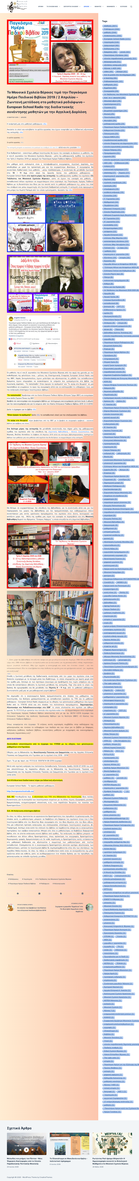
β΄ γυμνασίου (111, 835)
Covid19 (109, 582)
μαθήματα (109, 812)
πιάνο (120, 690)
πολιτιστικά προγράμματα (116, 280)
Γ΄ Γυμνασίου (111, 199)
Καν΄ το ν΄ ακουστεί (114, 98)
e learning (110, 78)
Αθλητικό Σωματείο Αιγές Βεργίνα (120, 215)
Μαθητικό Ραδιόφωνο (114, 486)
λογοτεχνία (110, 447)
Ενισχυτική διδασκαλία (115, 440)
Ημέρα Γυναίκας (112, 1112)
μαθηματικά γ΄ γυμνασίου (116, 697)
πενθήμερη (110, 781)
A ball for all (110, 646)
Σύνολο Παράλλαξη (114, 212)
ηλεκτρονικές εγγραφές (115, 555)
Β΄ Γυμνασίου (111, 218)
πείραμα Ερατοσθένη (114, 300)
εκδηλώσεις (110, 808)
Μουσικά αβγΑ (112, 101)
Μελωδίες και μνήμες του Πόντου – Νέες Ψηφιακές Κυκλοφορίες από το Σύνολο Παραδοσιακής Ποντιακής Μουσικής (24, 1161)
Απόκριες (109, 323)
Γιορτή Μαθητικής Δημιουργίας (118, 909)
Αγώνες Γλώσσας (113, 430)
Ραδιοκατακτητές (113, 81)
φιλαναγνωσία (111, 599)
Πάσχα (108, 277)
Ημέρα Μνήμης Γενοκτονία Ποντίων (120, 385)
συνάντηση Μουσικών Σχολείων (118, 460)
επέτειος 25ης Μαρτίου (115, 238)
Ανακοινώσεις (112, 36)
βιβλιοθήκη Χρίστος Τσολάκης (117, 333)
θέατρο (124, 470)
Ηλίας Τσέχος (111, 734)
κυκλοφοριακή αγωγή (114, 633)
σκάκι (108, 950)
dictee (108, 329)
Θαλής (124, 592)
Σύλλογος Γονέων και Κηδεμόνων (119, 271)
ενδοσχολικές (111, 424)
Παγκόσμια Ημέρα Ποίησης (116, 437)
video (108, 71)
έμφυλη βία (110, 470)
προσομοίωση (111, 444)
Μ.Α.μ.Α (108, 754)
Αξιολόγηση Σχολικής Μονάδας (118, 542)
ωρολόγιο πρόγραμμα (114, 852)
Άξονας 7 (109, 1011)
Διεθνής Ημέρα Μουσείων (116, 768)
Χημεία (108, 690)
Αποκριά (109, 721)
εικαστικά (109, 434)
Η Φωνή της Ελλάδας (114, 872)
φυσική (108, 538)
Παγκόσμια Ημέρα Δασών (116, 476)
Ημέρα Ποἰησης (112, 150)
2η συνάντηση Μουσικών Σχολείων (120, 680)
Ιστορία (125, 257)
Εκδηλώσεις (13, 879)
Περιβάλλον (111, 205)
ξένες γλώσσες (111, 815)
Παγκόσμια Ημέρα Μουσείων (117, 970)
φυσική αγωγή (111, 417)
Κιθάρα (108, 284)
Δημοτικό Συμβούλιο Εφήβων (117, 375)
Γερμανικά (110, 479)
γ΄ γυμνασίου (111, 775)
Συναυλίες (110, 195)
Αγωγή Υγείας (111, 297)
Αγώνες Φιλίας (111, 640)
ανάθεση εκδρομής (113, 192)
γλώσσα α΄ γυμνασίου (114, 694)
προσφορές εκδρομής (114, 977)
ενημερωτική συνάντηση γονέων (119, 1014)
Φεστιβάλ (110, 120)
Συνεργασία (111, 91)
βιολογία (109, 306)
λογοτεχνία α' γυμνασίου (115, 704)
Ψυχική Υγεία (111, 362)
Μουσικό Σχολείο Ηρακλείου (117, 997)
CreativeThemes (46, 1177)
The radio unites (112, 683)
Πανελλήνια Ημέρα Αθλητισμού (118, 320)
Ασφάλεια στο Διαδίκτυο (115, 496)
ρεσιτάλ (121, 778)
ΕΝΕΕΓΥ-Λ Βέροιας (113, 899)
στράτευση (110, 980)
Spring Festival (111, 606)
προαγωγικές (111, 758)
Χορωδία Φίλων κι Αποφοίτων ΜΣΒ (120, 264)
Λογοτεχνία (27, 879)
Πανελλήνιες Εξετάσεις (116, 55)
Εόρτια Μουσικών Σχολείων (117, 411)
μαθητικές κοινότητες (114, 1081)
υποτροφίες (110, 707)
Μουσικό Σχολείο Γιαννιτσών (117, 737)
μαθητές (110, 32)
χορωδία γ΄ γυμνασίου (114, 943)
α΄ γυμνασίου (111, 714)
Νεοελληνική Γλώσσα (114, 559)
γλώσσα (109, 923)
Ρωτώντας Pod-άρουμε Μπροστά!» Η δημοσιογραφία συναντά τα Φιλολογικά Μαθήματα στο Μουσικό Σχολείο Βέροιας (110, 1161)
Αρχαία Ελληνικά (113, 235)
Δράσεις (86, 6)
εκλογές (108, 1071)
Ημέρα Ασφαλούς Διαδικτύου (117, 822)
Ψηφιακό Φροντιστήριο (115, 650)
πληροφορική (111, 359)
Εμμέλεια (110, 88)
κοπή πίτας (110, 592)
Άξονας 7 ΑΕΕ (111, 1085)
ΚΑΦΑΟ (108, 1017)
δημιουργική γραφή (113, 483)
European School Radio (117, 39)
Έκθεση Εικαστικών (113, 653)
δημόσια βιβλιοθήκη (113, 727)
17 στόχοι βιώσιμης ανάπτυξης (118, 1102)
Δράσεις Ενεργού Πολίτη (115, 663)
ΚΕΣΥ (108, 876)
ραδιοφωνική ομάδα (114, 124)
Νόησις (108, 751)
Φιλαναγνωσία (59, 883)
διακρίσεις (110, 52)
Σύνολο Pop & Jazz (113, 274)
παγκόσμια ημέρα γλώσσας (117, 502)
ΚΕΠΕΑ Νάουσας (112, 1000)
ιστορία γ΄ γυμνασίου (114, 619)
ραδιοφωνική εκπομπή (115, 882)
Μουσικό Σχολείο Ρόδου (115, 798)
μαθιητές (109, 1105)
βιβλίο (121, 401)
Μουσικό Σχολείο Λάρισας (116, 717)
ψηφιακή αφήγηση (113, 1075)
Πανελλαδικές (111, 117)
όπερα (122, 323)
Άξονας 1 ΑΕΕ (112, 68)
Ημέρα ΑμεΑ (110, 973)
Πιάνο (119, 329)
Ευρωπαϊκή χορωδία (114, 368)
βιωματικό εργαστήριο (115, 111)
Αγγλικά (109, 179)
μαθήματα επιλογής (113, 862)
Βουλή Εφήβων (111, 771)
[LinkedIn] (82, 893)
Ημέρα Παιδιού (111, 609)
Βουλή (108, 457)
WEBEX (122, 582)
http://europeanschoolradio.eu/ (20, 791)
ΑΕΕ (108, 163)
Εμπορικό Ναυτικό (113, 987)
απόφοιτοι (110, 231)
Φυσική (109, 114)
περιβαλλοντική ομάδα (115, 140)
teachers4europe (112, 489)
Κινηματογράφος (113, 228)
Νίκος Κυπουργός (112, 839)
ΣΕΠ (122, 710)
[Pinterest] (61, 893)
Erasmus (109, 473)
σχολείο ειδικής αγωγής (115, 636)
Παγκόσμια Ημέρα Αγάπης (116, 896)
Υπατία (121, 936)
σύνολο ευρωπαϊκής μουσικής (118, 147)
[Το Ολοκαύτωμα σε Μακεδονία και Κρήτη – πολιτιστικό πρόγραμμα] (69, 1144)
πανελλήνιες (110, 953)
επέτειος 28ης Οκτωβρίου (116, 244)
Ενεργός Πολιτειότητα (114, 506)
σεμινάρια (109, 515)
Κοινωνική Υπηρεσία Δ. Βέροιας (118, 926)
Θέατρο (121, 71)
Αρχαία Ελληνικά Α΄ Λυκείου (117, 990)
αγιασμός (110, 186)
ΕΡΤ (120, 306)
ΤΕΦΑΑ (121, 963)
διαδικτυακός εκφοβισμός (116, 960)
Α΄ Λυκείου (110, 855)
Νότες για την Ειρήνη (114, 287)
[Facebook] (18, 893)
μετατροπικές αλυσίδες (115, 869)
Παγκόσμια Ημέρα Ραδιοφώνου (118, 342)
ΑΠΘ (107, 741)
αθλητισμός (123, 453)
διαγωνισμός (110, 525)
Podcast (109, 349)
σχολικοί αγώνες (112, 828)
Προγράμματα (112, 153)
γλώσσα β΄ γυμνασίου (114, 463)
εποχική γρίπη (111, 532)
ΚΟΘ (107, 382)
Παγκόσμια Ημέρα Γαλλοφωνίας (119, 825)
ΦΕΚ (107, 940)
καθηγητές (110, 85)
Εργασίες (109, 261)
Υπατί (108, 1041)
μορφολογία (110, 499)
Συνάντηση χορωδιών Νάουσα (118, 984)
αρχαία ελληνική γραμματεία (117, 326)
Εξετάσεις (110, 257)
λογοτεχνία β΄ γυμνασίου (116, 176)
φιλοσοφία (124, 660)
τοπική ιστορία (111, 1088)
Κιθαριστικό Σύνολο (114, 130)
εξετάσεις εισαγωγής (115, 65)
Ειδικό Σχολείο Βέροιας (115, 1051)
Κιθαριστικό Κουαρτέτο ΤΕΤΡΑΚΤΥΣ (120, 916)
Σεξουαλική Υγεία (112, 687)
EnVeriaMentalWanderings (116, 818)
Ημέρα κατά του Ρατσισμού (117, 586)
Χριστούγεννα (112, 104)
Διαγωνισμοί (111, 45)
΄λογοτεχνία (110, 1095)
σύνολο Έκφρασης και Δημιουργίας (120, 143)
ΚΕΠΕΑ (108, 963)
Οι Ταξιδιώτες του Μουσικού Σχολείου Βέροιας (53, 879)
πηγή (8, 673)
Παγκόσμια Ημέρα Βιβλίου (116, 352)
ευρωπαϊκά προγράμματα (116, 552)
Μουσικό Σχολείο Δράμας (116, 731)
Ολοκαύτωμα (111, 1031)
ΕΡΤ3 (107, 889)
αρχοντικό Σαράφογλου (115, 1098)
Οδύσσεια (120, 950)
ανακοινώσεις (111, 920)
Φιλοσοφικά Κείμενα (114, 700)
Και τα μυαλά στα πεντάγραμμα (119, 75)
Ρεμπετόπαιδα (111, 677)
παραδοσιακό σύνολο (114, 372)
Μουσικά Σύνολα (112, 906)
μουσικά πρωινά (112, 859)
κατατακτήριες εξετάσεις (116, 241)
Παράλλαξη (110, 395)
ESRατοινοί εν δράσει (114, 310)
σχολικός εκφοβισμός (115, 182)
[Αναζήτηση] (131, 6)
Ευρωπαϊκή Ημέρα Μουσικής (117, 492)
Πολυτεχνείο (111, 133)
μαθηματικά (110, 528)
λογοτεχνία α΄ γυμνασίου (116, 254)
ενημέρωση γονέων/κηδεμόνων (118, 1024)
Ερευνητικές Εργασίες (114, 933)
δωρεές (124, 173)
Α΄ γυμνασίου (111, 222)
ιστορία (108, 1061)
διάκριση (109, 388)
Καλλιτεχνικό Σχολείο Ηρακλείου (119, 994)
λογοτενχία (110, 616)
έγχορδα (109, 946)
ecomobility (110, 225)
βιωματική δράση (112, 346)
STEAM (108, 936)
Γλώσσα (109, 107)
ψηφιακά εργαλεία (113, 562)
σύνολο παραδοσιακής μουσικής (120, 58)
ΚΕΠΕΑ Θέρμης (112, 785)
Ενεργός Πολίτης (112, 519)
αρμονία (109, 156)
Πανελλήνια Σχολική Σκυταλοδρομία (120, 667)
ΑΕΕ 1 (122, 1091)
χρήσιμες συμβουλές (114, 613)
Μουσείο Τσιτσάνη (113, 1038)
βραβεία (109, 673)
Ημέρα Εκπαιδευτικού (114, 886)
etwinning (110, 173)
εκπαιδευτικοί (111, 303)
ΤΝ (120, 946)
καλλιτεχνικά (110, 565)
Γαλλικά (109, 248)
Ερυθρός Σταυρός (113, 791)
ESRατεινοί (121, 163)
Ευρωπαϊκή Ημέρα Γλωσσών (117, 421)
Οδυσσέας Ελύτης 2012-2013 (117, 845)
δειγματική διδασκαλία (114, 805)
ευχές (108, 623)
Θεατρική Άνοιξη (112, 316)
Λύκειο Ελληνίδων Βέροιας (116, 1054)
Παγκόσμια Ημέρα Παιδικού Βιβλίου (22, 883)
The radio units (111, 1058)
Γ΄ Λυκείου (109, 404)
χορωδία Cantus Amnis (115, 596)
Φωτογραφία (110, 801)
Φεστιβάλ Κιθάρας (113, 670)
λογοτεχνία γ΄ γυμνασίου (115, 788)
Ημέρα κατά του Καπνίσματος (118, 569)
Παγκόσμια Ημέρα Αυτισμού (117, 930)
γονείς (125, 52)
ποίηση (109, 166)
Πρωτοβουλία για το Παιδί (116, 957)
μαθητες (109, 778)
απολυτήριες (110, 761)
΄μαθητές (109, 251)
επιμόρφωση (111, 189)
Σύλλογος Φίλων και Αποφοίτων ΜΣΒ (121, 466)
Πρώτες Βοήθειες (112, 1068)
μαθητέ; (108, 795)
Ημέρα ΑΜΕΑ (111, 137)
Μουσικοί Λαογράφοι (114, 572)
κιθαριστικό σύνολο (113, 643)
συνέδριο (124, 479)
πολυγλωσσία (122, 876)
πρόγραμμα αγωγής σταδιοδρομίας (120, 398)
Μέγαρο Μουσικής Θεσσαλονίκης (119, 656)
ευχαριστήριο (111, 589)
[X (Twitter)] (39, 893)
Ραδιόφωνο (44, 883)
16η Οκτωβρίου (122, 741)
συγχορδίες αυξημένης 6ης (116, 842)
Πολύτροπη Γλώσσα (114, 913)
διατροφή (109, 1091)
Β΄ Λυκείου (110, 427)
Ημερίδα (109, 293)
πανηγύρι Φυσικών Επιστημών (118, 509)
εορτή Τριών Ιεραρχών (115, 365)
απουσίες (109, 903)
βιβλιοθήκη (110, 603)
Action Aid (109, 849)
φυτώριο (109, 576)
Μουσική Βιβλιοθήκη (114, 522)
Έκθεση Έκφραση (113, 866)
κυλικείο (109, 1004)
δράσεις (108, 401)
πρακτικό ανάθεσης (113, 535)
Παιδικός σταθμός (113, 1048)
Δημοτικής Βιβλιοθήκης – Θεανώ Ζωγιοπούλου (68, 432)
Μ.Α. (119, 751)
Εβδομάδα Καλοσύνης (114, 1078)
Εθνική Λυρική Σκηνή (114, 748)
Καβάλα (108, 1034)
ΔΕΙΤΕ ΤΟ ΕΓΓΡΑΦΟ (14, 739)
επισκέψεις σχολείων (114, 630)
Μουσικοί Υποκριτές (114, 209)
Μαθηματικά (111, 202)
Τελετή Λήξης (111, 549)
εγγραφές (109, 1027)
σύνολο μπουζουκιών (114, 879)
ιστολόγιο (109, 832)
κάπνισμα (109, 660)
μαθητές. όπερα (112, 744)
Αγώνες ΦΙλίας (111, 764)
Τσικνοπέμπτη (111, 724)
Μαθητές (110, 26)
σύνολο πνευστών (113, 414)
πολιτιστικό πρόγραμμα (115, 169)
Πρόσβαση (110, 355)
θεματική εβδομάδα (113, 391)
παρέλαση (110, 710)
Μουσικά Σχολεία (112, 1007)
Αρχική (40, 6)
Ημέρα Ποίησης (112, 450)
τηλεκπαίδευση (111, 545)
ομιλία (108, 313)
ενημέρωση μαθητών (114, 967)
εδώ (44, 124)
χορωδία (109, 339)
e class (122, 248)
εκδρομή (109, 453)
